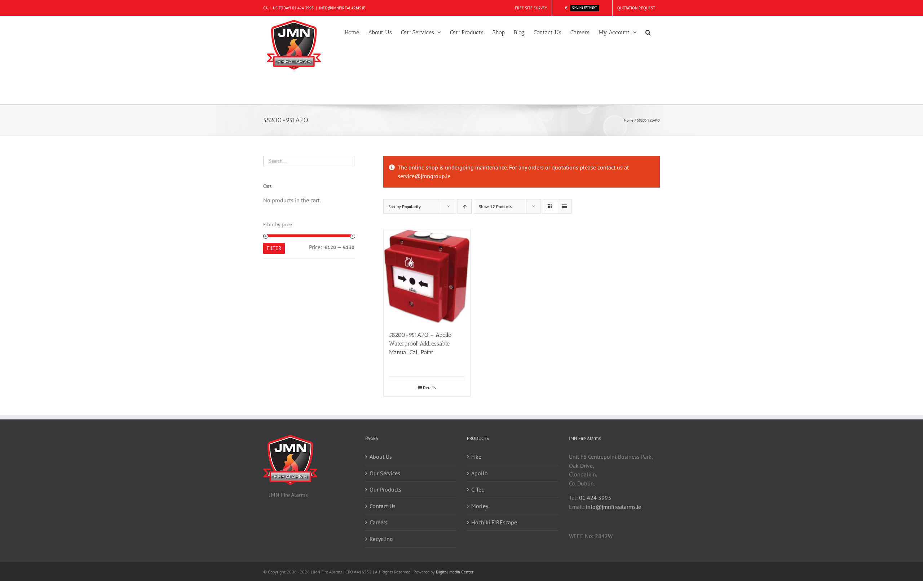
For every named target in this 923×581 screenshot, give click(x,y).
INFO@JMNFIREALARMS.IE (342, 7)
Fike (476, 456)
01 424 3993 (303, 7)
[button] (648, 31)
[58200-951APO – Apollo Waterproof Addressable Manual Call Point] (427, 276)
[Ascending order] (465, 206)
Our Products (385, 489)
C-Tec (477, 489)
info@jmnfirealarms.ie (613, 506)
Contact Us (383, 506)
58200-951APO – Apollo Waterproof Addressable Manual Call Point (420, 343)
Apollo (479, 473)
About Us (381, 456)
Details (429, 387)
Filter (274, 248)
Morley (479, 506)
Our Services (385, 473)
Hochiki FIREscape (494, 522)
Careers (379, 522)
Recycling (381, 538)
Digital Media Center (454, 572)
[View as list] (564, 206)
